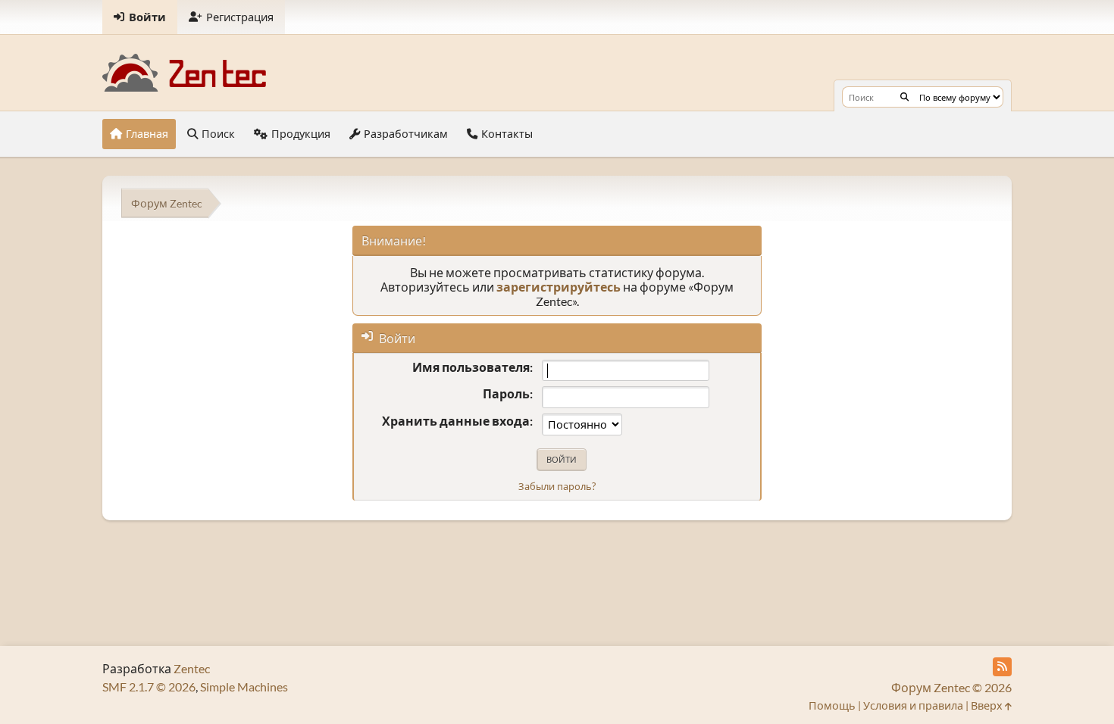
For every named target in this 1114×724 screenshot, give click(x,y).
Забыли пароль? (557, 486)
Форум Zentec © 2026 (951, 687)
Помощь (832, 705)
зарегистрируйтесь (558, 286)
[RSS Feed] (1002, 666)
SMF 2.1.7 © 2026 (149, 686)
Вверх (988, 705)
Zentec (192, 668)
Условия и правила (913, 705)
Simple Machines (244, 686)
